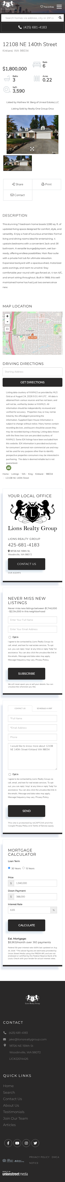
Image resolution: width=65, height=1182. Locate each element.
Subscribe (26, 673)
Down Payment (17, 890)
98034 (49, 474)
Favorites (48, 7)
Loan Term (14, 861)
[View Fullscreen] (7, 329)
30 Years (16, 868)
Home (6, 474)
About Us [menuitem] (11, 1105)
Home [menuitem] (8, 1086)
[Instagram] (26, 1143)
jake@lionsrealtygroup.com (28, 1039)
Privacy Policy (42, 659)
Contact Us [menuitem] (12, 1099)
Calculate (26, 925)
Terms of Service (40, 825)
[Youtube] (17, 1143)
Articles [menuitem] (9, 1125)
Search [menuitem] (9, 1092)
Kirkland (39, 474)
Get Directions (32, 382)
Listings (15, 474)
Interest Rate (15, 904)
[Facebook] (8, 1143)
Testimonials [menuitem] (13, 1112)
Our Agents (14, 573)
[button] (60, 18)
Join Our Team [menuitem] (15, 1118)
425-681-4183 (24, 545)
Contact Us (26, 564)
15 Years (30, 868)
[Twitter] (35, 1143)
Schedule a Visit (44, 708)
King (30, 474)
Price (11, 877)
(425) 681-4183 (35, 27)
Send (27, 811)
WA (23, 474)
